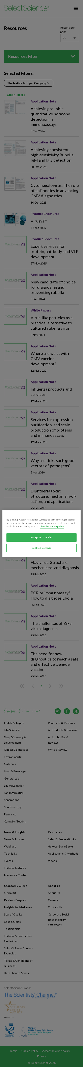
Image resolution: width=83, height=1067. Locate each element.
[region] (41, 533)
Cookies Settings (41, 548)
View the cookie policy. (52, 526)
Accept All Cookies (41, 537)
